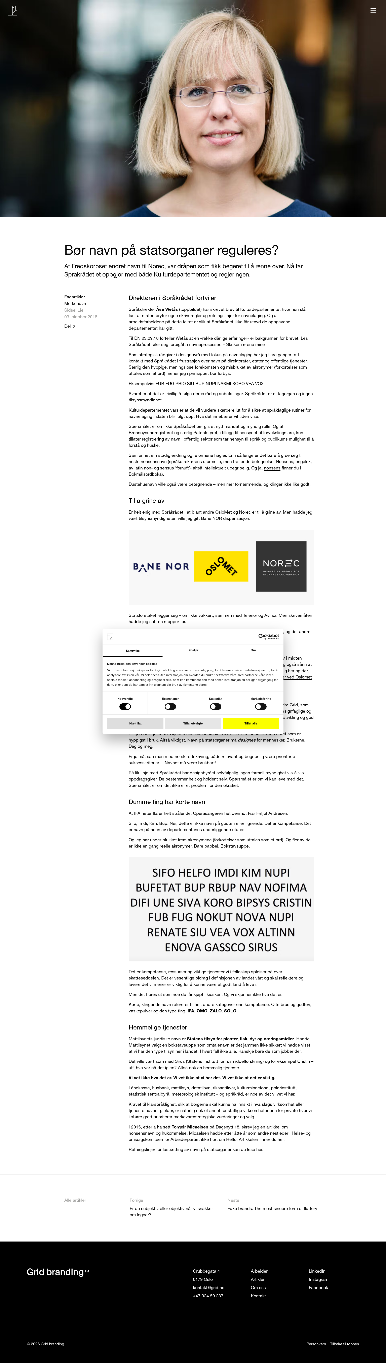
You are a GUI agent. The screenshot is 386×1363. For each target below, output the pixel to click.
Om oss (258, 1288)
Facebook (318, 1288)
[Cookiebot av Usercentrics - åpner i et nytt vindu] (261, 637)
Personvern (316, 1344)
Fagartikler (74, 297)
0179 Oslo (203, 1280)
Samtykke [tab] (133, 650)
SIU (190, 384)
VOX (259, 384)
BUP (199, 384)
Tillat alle (250, 723)
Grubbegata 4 (206, 1271)
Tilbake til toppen (344, 1344)
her (280, 1140)
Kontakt (258, 1296)
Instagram (318, 1280)
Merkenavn (75, 304)
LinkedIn (317, 1271)
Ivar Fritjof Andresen (267, 814)
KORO (238, 384)
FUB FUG (165, 384)
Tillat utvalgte (193, 723)
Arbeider (259, 1271)
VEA (250, 384)
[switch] (170, 706)
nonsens (272, 468)
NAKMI (224, 384)
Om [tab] (253, 650)
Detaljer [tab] (193, 650)
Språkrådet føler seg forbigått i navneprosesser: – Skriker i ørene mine (197, 345)
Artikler (258, 1280)
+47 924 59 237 (208, 1296)
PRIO (181, 384)
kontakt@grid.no (208, 1288)
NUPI (211, 384)
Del (67, 326)
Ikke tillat (135, 723)
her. (259, 1150)
